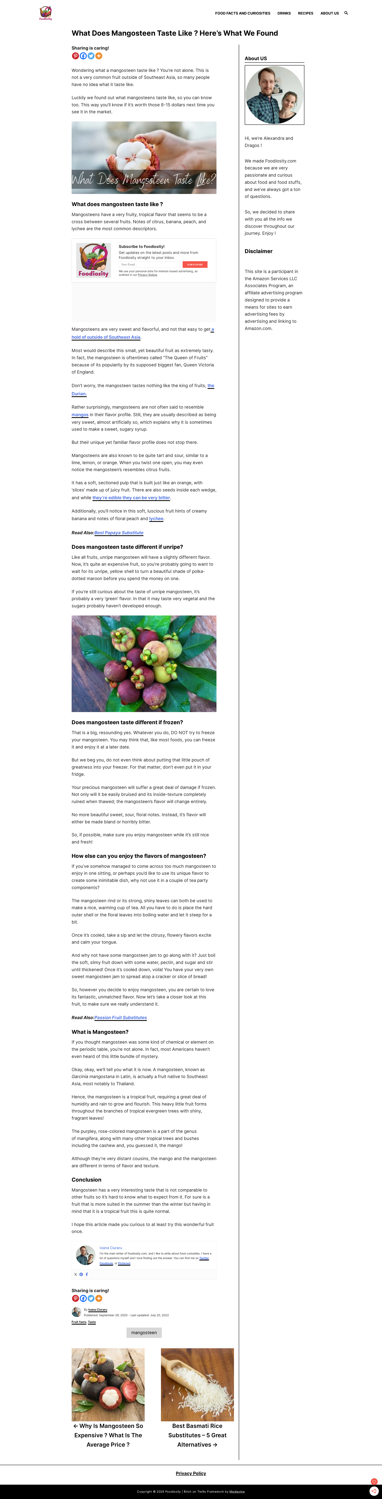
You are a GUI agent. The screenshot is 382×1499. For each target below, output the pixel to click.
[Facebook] (83, 55)
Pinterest (124, 1263)
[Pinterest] (75, 55)
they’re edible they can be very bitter (131, 497)
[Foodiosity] (75, 13)
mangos (80, 414)
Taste (92, 1322)
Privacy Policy (191, 1473)
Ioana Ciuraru (97, 1309)
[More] (98, 55)
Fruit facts (79, 1322)
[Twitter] (91, 55)
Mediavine (237, 1491)
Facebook (106, 1263)
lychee (156, 518)
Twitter (204, 1258)
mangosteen (144, 1332)
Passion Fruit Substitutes (121, 1017)
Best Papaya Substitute (119, 532)
